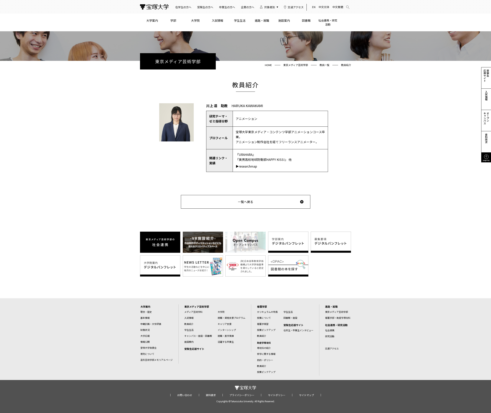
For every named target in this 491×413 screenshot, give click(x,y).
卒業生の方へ (227, 7)
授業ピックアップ (266, 329)
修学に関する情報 (266, 353)
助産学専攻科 (264, 343)
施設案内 (284, 20)
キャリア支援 (224, 323)
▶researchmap (246, 166)
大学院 (195, 20)
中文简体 (324, 7)
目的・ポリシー (265, 360)
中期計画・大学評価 (150, 323)
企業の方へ (247, 7)
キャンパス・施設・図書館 (198, 335)
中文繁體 (337, 7)
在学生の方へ (183, 7)
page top (486, 160)
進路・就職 (262, 20)
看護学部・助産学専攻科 (337, 317)
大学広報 (145, 335)
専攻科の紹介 (264, 347)
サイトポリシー (276, 395)
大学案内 (152, 20)
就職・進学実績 (226, 335)
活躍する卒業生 (226, 341)
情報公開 (145, 341)
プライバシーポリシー (241, 395)
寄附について (147, 353)
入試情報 (217, 20)
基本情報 (145, 317)
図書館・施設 (290, 317)
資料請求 (211, 395)
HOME (268, 65)
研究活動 (329, 336)
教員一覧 (325, 65)
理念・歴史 (146, 311)
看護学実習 (263, 323)
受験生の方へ (205, 7)
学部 (173, 20)
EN (314, 7)
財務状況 (145, 329)
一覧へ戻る (245, 201)
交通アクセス (296, 7)
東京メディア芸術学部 (295, 65)
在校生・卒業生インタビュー (298, 330)
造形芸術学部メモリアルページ (156, 359)
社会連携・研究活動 (327, 22)
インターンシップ (227, 329)
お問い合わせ (184, 395)
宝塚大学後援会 (148, 347)
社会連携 (329, 330)
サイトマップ (306, 395)
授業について (264, 317)
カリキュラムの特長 (267, 311)
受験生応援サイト (194, 349)
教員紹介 (189, 323)
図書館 (306, 20)
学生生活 (240, 20)
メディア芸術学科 (193, 311)
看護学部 (262, 306)
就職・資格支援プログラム (231, 317)
